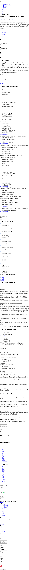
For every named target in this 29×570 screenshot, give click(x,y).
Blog (2, 11)
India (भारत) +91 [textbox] (3, 487)
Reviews (3, 513)
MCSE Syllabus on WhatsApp (4, 134)
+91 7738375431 (2, 83)
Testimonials (3, 34)
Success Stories (3, 10)
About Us (3, 9)
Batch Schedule (4, 8)
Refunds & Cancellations (5, 530)
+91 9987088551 (2, 524)
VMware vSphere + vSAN (5, 504)
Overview (3, 31)
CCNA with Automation (5, 507)
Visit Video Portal (2, 335)
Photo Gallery (3, 515)
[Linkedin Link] (2, 502)
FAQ (2, 36)
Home (2, 13)
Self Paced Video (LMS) (5, 508)
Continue (5, 569)
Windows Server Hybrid (5, 506)
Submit (1, 219)
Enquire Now (2, 28)
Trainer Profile (3, 35)
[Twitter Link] (1, 502)
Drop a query (2, 547)
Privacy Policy (3, 531)
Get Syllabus (2, 497)
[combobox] (7, 487)
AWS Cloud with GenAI (5, 505)
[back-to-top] (0, 533)
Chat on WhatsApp (3, 532)
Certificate (3, 33)
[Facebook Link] (0, 502)
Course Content (4, 32)
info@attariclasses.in (2, 84)
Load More (2, 462)
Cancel (2, 569)
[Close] (0, 548)
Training (3, 511)
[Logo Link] (1, 0)
